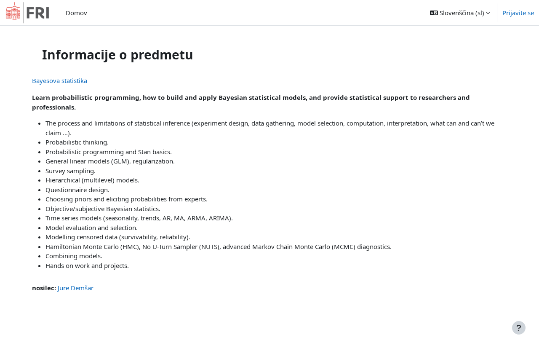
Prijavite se (518, 12)
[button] (459, 12)
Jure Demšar (75, 288)
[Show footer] (519, 328)
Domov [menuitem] (76, 12)
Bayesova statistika (59, 80)
